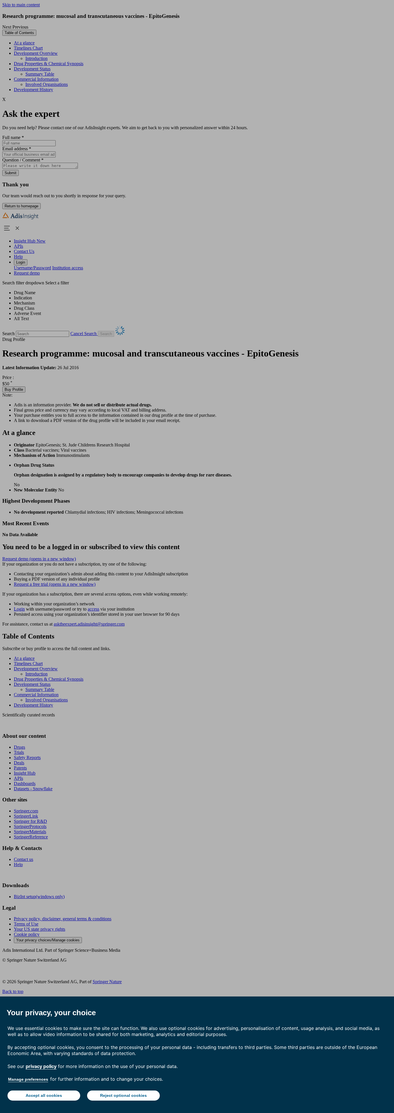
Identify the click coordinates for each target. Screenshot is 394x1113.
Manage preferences (28, 1079)
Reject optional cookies (123, 1095)
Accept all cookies (44, 1095)
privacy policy (41, 1066)
